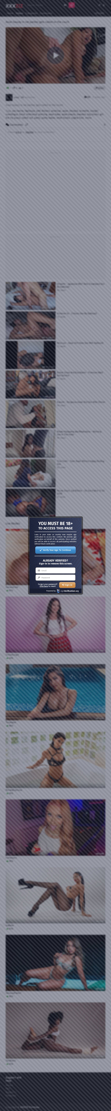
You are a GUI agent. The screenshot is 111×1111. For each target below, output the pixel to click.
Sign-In (68, 585)
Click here (44, 586)
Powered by (51, 591)
